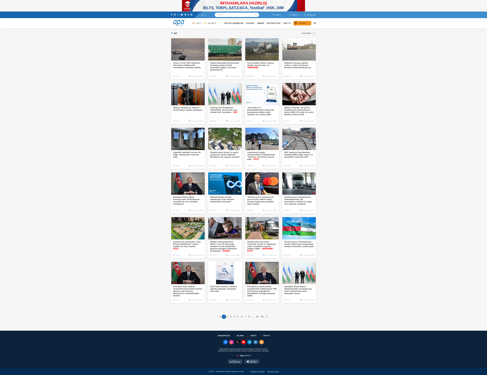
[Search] (256, 15)
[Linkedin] (188, 15)
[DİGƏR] (313, 23)
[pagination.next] (267, 316)
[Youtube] (182, 15)
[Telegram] (185, 15)
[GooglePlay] (235, 361)
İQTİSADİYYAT (274, 23)
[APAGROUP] (243, 355)
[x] (237, 342)
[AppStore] (252, 361)
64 (257, 316)
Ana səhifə (306, 33)
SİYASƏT (250, 23)
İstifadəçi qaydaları (257, 371)
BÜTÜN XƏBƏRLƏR (233, 23)
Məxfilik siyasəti (273, 371)
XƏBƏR (260, 23)
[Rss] (191, 15)
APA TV (287, 23)
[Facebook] (171, 15)
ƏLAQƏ (240, 335)
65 (262, 316)
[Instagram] (175, 15)
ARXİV (253, 335)
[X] (178, 15)
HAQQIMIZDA (224, 335)
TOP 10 (266, 335)
